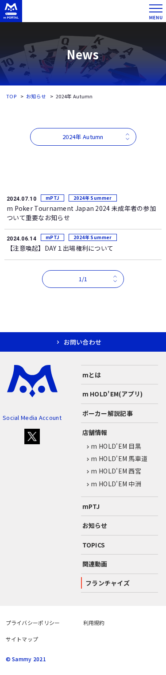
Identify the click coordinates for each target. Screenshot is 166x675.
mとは (91, 374)
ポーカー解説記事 (107, 413)
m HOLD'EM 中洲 (116, 483)
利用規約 (94, 622)
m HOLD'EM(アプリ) (112, 393)
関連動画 (95, 563)
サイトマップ (22, 639)
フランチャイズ (107, 582)
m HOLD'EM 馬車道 (119, 458)
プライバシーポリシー (33, 622)
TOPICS (93, 544)
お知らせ (36, 96)
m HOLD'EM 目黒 (116, 446)
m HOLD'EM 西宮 (116, 470)
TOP (11, 96)
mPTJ (91, 506)
